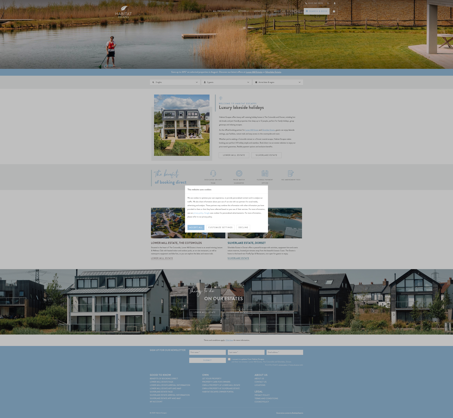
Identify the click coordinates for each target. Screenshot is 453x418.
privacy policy (198, 213)
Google (207, 213)
